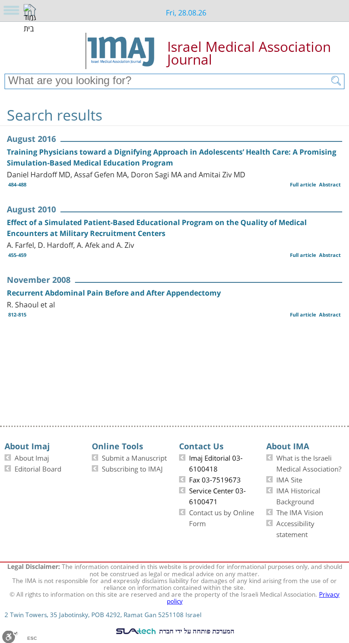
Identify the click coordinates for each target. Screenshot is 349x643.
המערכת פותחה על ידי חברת (195, 630)
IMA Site (289, 478)
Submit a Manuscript (134, 457)
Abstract (330, 184)
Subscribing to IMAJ (132, 467)
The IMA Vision (299, 511)
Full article (303, 184)
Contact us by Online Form (221, 517)
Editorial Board (38, 467)
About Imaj (32, 457)
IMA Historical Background (298, 495)
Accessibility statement (295, 528)
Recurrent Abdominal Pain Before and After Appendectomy (114, 293)
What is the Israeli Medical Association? (308, 462)
